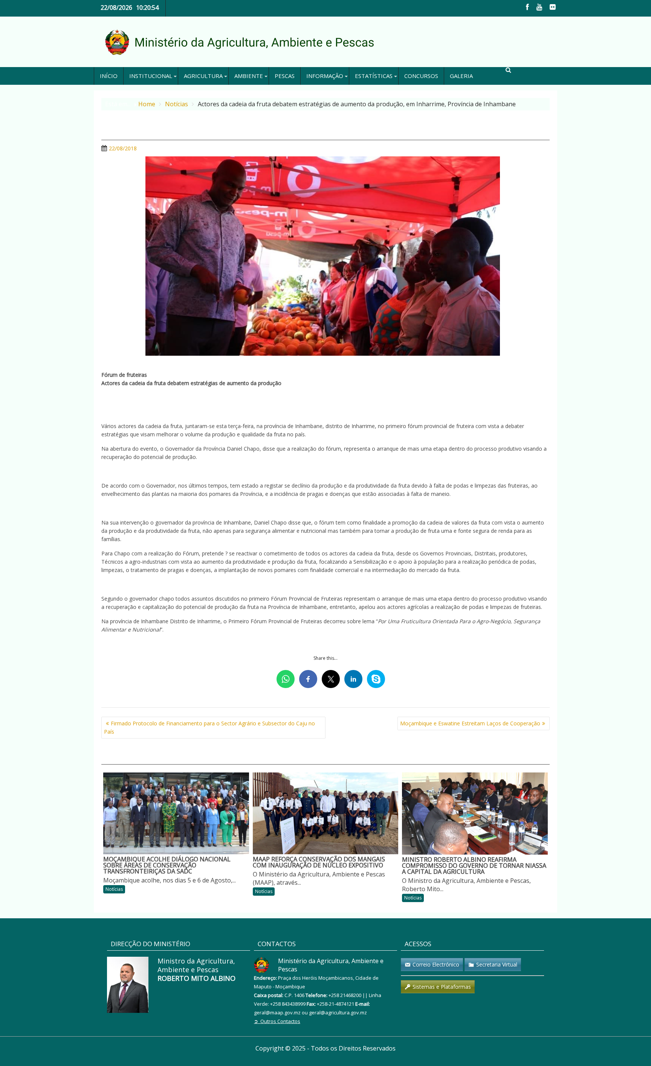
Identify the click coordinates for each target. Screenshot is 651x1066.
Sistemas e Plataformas (442, 986)
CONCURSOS (421, 76)
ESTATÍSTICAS (374, 76)
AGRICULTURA (203, 76)
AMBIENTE (248, 76)
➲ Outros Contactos (277, 1021)
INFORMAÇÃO (324, 76)
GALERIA (461, 76)
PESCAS (285, 76)
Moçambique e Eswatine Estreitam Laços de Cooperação (470, 723)
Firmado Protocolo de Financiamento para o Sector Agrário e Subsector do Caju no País (209, 727)
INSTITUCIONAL (150, 76)
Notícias (114, 889)
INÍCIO (109, 76)
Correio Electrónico (436, 964)
